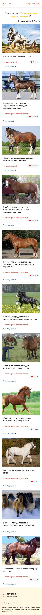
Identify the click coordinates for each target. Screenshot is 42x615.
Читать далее (8, 66)
